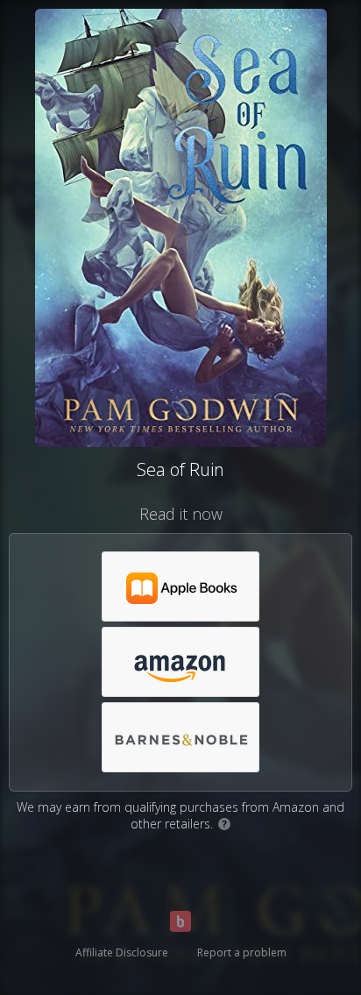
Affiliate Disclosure (121, 952)
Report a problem (242, 952)
